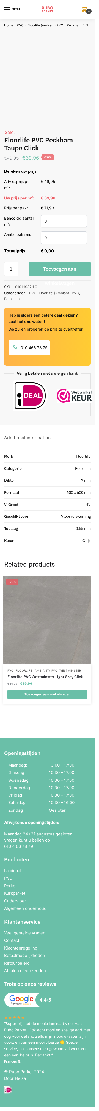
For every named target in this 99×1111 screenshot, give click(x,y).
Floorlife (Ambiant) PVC (45, 25)
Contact (11, 940)
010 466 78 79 (34, 347)
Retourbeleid (16, 963)
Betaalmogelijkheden (24, 955)
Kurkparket (14, 893)
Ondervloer (15, 901)
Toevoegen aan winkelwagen (59, 271)
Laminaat (12, 870)
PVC (20, 25)
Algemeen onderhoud (25, 908)
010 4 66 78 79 (18, 846)
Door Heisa (15, 1078)
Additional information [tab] (27, 437)
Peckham (74, 25)
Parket (10, 885)
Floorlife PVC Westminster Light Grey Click (45, 676)
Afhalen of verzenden (25, 970)
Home (8, 25)
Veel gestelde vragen (24, 932)
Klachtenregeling (20, 948)
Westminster (70, 670)
